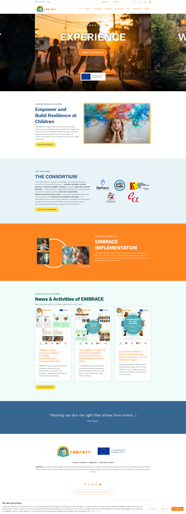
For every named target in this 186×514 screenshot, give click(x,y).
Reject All (165, 509)
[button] (183, 21)
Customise (152, 509)
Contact (104, 2)
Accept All (177, 509)
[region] (93, 507)
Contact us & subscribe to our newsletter (93, 492)
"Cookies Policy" (95, 511)
